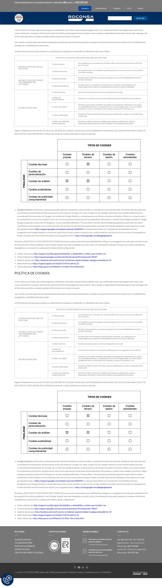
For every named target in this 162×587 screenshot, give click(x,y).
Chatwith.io (106, 572)
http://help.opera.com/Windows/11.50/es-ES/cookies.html (58, 266)
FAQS (129, 8)
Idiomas (140, 8)
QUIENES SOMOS (23, 539)
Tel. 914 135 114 (124, 539)
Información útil (101, 8)
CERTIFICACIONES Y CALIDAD (29, 552)
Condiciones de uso (92, 572)
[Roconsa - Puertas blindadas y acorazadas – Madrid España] (81, 18)
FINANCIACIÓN (22, 549)
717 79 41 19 (138, 539)
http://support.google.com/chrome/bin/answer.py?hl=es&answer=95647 (66, 257)
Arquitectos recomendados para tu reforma (100, 550)
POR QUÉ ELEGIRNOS (25, 546)
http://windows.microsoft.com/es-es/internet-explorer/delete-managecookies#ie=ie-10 (73, 260)
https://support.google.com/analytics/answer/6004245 (59, 229)
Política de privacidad (58, 572)
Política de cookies (75, 572)
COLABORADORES (23, 543)
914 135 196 (132, 552)
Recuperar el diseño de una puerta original (100, 540)
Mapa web (44, 572)
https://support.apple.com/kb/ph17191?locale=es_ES (56, 263)
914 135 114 (81, 2)
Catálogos (116, 8)
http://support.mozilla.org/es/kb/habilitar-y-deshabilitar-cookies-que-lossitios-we (70, 253)
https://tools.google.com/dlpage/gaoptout (93, 235)
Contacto (85, 8)
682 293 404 (132, 546)
